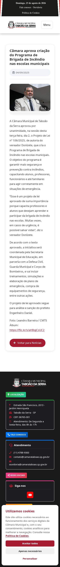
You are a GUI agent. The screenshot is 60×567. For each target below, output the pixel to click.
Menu (46, 25)
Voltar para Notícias (29, 343)
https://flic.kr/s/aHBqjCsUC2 (27, 330)
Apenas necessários (30, 551)
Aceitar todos (30, 543)
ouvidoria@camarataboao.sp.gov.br (28, 464)
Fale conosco (25, 7)
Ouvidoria (37, 7)
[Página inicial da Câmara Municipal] (30, 386)
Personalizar (30, 558)
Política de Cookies (31, 12)
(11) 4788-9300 (21, 452)
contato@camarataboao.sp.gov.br (32, 456)
